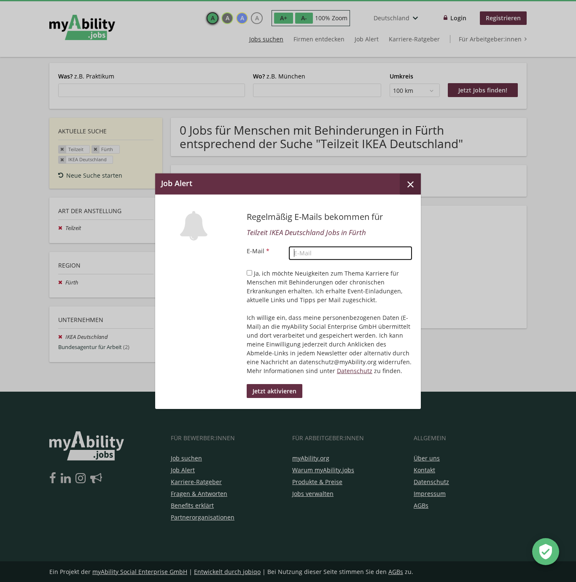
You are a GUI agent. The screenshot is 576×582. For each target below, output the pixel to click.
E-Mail (258, 251)
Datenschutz (354, 371)
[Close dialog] (410, 183)
